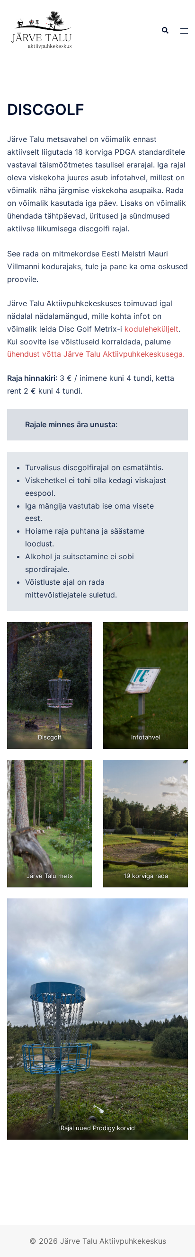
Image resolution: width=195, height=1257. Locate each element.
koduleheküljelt (151, 329)
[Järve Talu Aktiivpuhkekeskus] (42, 30)
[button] (164, 31)
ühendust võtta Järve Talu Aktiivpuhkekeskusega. (96, 354)
